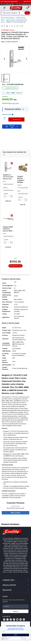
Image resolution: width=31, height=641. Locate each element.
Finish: (4, 181)
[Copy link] (22, 26)
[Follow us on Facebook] (4, 619)
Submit (15, 635)
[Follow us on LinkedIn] (24, 619)
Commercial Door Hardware (7, 17)
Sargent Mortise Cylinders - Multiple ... (21, 179)
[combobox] (13, 13)
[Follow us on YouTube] (17, 619)
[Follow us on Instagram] (11, 619)
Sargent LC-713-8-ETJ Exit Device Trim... (8, 177)
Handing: (5, 187)
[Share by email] (2, 26)
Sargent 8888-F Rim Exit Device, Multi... (8, 229)
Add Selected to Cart (15, 266)
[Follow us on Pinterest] (14, 619)
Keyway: (19, 185)
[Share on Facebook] (12, 26)
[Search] (27, 13)
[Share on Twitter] (17, 26)
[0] (27, 8)
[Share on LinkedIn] (7, 26)
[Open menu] (4, 8)
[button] (19, 13)
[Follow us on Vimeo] (20, 619)
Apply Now (15, 103)
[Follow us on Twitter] (7, 619)
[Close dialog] (29, 622)
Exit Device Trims (10, 19)
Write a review (15, 513)
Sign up (15, 611)
